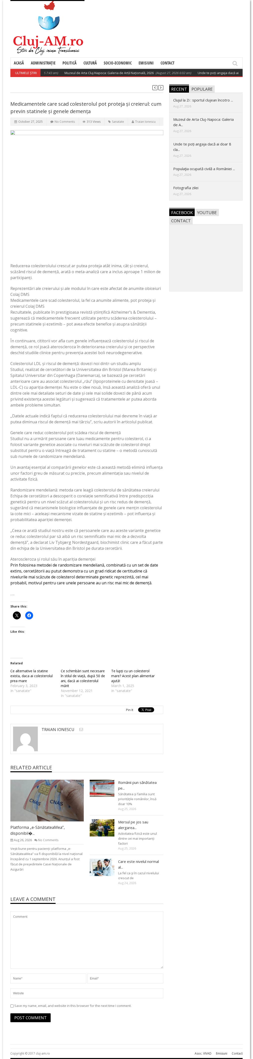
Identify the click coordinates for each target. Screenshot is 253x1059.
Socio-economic (118, 63)
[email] (81, 729)
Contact (167, 63)
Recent (179, 89)
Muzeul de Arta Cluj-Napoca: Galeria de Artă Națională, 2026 (95, 73)
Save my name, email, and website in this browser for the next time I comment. (72, 1005)
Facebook (182, 212)
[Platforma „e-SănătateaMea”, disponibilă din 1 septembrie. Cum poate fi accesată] (51, 800)
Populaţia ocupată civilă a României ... (204, 168)
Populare (202, 89)
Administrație (43, 63)
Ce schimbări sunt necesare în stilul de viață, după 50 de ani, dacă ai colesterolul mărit (83, 678)
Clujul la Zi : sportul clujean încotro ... (203, 100)
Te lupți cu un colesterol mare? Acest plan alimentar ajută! (133, 676)
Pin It (129, 710)
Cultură (90, 63)
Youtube (207, 212)
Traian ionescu (145, 122)
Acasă (19, 63)
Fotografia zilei (185, 187)
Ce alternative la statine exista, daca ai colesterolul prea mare (31, 676)
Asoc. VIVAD (203, 1053)
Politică (70, 63)
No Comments (65, 122)
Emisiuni (146, 63)
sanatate (118, 122)
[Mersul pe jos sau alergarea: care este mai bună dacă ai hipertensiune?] (106, 828)
